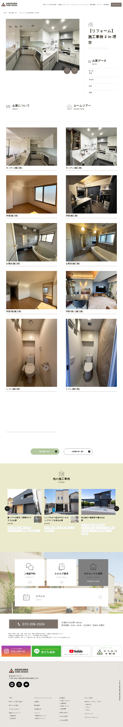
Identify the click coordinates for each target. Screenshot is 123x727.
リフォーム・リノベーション (80, 4)
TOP (5, 12)
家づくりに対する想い (50, 4)
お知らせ (88, 704)
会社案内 (106, 4)
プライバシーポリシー (91, 717)
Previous (65, 68)
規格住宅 (13, 715)
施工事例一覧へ (44, 451)
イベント (99, 4)
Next (72, 68)
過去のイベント (40, 718)
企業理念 (63, 703)
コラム (88, 707)
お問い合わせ (116, 4)
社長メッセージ (65, 700)
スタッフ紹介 (89, 698)
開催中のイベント (41, 715)
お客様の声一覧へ (78, 451)
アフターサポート (14, 709)
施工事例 (92, 4)
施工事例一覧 (13, 12)
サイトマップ (89, 713)
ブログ (88, 710)
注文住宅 (13, 718)
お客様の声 (37, 709)
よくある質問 (63, 720)
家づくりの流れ (14, 705)
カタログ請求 (61, 575)
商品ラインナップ (64, 4)
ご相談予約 (29, 575)
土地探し (37, 701)
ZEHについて (65, 706)
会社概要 (63, 709)
